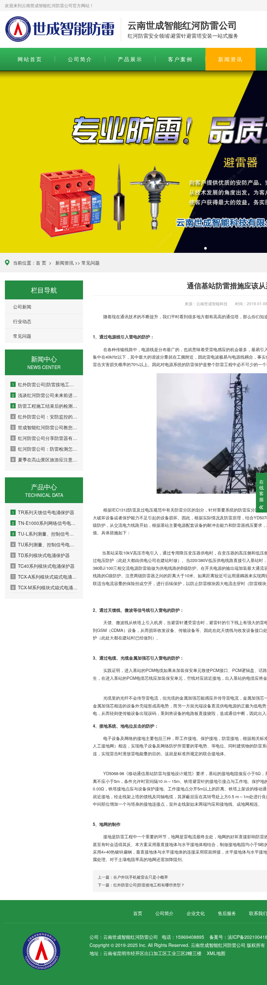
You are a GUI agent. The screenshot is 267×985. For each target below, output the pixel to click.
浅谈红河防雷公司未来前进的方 (45, 395)
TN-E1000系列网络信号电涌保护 (45, 523)
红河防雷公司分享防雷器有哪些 (45, 438)
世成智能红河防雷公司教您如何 (45, 427)
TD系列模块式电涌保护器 (41, 555)
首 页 (41, 262)
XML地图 (216, 953)
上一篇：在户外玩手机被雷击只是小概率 (133, 877)
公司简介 (80, 59)
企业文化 (196, 913)
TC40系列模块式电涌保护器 (43, 566)
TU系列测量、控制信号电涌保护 (45, 544)
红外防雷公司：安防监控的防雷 (45, 416)
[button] (195, 248)
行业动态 (22, 321)
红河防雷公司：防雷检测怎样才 (45, 448)
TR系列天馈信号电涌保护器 (43, 512)
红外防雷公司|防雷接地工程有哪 (45, 384)
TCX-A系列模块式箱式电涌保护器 (45, 576)
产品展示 (130, 59)
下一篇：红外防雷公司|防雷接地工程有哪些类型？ (141, 884)
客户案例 (180, 59)
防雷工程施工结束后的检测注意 (45, 406)
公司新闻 (22, 306)
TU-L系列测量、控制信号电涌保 (45, 533)
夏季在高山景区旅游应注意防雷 (45, 459)
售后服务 (227, 913)
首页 (137, 913)
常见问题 (90, 262)
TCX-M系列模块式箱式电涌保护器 (45, 587)
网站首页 (30, 59)
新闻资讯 (230, 59)
